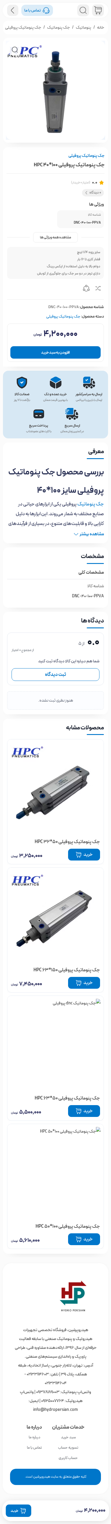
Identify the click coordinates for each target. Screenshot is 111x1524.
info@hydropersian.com (55, 1409)
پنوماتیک (83, 27)
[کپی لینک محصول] (86, 289)
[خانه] (55, 1296)
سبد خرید (68, 1437)
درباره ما (34, 1437)
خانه (100, 27)
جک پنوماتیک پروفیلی (23, 27)
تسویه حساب (68, 1448)
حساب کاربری (68, 1458)
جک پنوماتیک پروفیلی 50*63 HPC (67, 1098)
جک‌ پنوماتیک (90, 504)
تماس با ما (34, 1448)
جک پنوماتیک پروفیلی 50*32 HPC (67, 841)
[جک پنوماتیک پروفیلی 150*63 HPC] (55, 916)
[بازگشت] (12, 10)
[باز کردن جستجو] (83, 10)
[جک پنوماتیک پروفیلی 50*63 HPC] (55, 1044)
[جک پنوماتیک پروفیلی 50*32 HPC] (55, 787)
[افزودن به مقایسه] (98, 289)
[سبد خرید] (98, 10)
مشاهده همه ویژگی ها (55, 237)
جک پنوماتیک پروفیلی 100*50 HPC (68, 1226)
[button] (15, 50)
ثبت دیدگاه (55, 674)
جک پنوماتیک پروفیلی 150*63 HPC (66, 970)
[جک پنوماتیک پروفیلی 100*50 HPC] (55, 1172)
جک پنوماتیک (58, 27)
